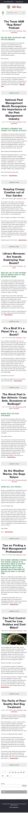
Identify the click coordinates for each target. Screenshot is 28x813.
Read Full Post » (13, 175)
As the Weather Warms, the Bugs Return (14, 474)
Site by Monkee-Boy (14, 807)
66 (23, 772)
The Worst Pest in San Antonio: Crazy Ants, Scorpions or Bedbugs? (14, 399)
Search (3, 783)
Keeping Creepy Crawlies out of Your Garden (14, 192)
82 (7, 776)
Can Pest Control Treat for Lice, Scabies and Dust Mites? (14, 622)
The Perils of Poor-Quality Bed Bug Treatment (14, 704)
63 (15, 772)
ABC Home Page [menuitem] (19, 1)
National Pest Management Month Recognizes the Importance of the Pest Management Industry (14, 109)
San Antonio (16, 408)
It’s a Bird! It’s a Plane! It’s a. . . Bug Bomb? (14, 331)
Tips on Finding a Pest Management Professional (14, 548)
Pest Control (19, 31)
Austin (24, 198)
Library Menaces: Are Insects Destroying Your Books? (14, 258)
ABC (14, 31)
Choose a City (12, 13)
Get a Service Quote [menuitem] (8, 1)
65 (21, 772)
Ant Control (18, 480)
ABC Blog (16, 7)
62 (13, 772)
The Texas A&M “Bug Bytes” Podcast (14, 25)
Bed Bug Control (20, 407)
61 (10, 772)
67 (3, 776)
